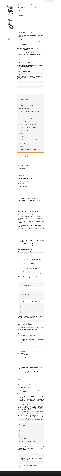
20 (19, 437)
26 (19, 442)
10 (19, 430)
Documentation (9, 4)
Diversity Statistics (21, 20)
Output (19, 18)
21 (19, 438)
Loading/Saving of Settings (22, 13)
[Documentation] (9, 1)
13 (19, 432)
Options (19, 12)
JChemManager (20, 397)
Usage (19, 10)
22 (19, 439)
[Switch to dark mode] (44, 1)
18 (19, 436)
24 (19, 440)
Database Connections (21, 15)
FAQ (26, 391)
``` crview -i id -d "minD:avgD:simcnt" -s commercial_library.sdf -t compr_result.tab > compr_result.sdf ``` (32, 454)
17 (19, 435)
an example (38, 208)
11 (19, 431)
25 (19, 441)
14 (19, 433)
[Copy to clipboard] (43, 73)
